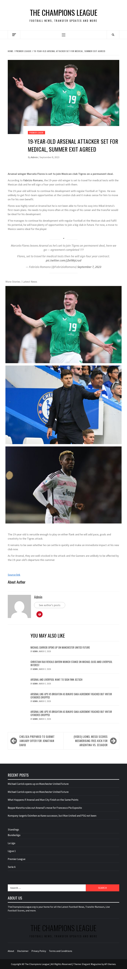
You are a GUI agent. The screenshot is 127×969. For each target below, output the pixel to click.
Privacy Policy (38, 950)
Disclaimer (22, 950)
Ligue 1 (12, 851)
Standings (13, 829)
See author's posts (49, 605)
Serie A (11, 867)
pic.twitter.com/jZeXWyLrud (63, 260)
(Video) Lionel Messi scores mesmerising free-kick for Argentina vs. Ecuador (91, 741)
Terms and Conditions (60, 950)
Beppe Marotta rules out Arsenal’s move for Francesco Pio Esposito (45, 807)
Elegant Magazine (91, 964)
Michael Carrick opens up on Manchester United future (60, 647)
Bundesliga (14, 835)
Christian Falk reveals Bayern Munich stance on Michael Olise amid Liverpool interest (71, 663)
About (11, 950)
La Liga (11, 843)
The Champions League (63, 12)
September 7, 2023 (89, 267)
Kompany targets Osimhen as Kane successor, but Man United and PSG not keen (52, 815)
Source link (14, 574)
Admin (34, 157)
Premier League (36, 132)
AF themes (110, 964)
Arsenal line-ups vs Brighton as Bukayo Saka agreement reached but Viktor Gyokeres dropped (71, 695)
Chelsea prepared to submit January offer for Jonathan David (37, 741)
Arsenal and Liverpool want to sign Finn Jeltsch (56, 679)
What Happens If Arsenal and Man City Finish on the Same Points (43, 799)
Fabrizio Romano (33, 180)
